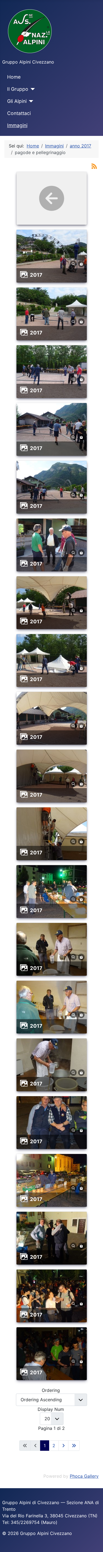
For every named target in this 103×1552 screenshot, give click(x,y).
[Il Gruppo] (31, 89)
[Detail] (73, 263)
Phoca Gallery (84, 1476)
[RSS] (94, 165)
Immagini (17, 125)
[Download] (81, 263)
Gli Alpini (17, 101)
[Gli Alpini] (30, 101)
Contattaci (19, 113)
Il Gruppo (17, 89)
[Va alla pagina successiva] (63, 1445)
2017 (36, 275)
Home (14, 77)
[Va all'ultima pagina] (74, 1445)
